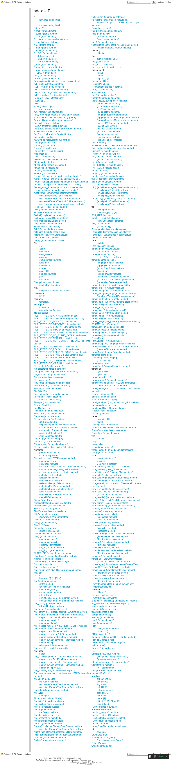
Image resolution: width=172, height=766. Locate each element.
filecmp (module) (42, 380)
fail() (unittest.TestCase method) (49, 84)
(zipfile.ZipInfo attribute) (50, 436)
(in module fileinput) (48, 461)
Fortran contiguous (100, 394)
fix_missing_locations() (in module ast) (110, 20)
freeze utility (97, 444)
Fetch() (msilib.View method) (47, 212)
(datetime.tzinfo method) (108, 581)
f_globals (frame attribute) (46, 42)
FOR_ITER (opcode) (101, 215)
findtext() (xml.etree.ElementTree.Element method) (58, 726)
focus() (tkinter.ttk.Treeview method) (108, 179)
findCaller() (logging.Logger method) (51, 690)
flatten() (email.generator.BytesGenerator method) (115, 45)
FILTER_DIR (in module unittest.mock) (52, 553)
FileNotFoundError (43, 500)
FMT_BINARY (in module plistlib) (107, 165)
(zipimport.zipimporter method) (53, 645)
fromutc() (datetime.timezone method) (109, 578)
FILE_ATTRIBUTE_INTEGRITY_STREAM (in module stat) (62, 332)
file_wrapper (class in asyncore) (49, 377)
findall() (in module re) (44, 679)
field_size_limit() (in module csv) (49, 232)
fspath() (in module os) (102, 612)
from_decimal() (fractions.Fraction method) (112, 480)
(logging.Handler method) (51, 547)
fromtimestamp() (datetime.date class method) (113, 570)
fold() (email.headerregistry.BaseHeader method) (115, 187)
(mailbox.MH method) (107, 126)
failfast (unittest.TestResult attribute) (51, 89)
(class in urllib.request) (50, 399)
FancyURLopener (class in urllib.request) (53, 120)
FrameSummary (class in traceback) (109, 430)
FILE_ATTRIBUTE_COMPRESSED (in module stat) (59, 318)
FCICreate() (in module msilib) (48, 151)
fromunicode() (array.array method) (108, 575)
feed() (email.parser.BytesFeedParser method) (56, 193)
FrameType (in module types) (105, 433)
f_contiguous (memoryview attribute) (51, 39)
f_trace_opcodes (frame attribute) (49, 70)
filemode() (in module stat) (46, 416)
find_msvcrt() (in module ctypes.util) (51, 648)
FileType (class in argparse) (47, 508)
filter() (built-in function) (45, 536)
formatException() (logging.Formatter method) (113, 344)
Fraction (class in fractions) (104, 411)
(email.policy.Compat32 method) (112, 190)
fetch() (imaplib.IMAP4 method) (48, 210)
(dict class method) (106, 545)
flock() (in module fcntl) (102, 89)
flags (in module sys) (101, 34)
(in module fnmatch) (48, 542)
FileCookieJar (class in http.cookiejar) (52, 385)
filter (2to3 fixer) (41, 525)
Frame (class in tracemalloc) (105, 425)
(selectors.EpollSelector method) (54, 486)
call (98, 687)
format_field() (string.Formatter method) (110, 299)
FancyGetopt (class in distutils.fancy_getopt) (55, 117)
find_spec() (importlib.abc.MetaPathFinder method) (58, 656)
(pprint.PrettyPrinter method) (110, 268)
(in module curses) (48, 539)
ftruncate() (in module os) (103, 648)
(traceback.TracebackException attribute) (58, 427)
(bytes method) (46, 584)
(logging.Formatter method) (110, 263)
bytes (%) (101, 374)
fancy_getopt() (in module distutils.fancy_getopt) (56, 115)
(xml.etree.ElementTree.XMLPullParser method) (62, 201)
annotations (102, 679)
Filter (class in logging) (45, 528)
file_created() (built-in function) (48, 366)
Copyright (49, 758)
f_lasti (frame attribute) (44, 45)
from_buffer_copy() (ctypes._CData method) (112, 472)
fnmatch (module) (100, 170)
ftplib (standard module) (108, 629)
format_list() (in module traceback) (108, 304)
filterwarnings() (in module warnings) (51, 561)
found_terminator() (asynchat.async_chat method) (115, 402)
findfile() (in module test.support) (49, 704)
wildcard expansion (48, 455)
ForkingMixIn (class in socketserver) (109, 229)
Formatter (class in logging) (104, 358)
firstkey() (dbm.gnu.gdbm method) (50, 740)
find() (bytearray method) (45, 581)
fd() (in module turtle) (44, 162)
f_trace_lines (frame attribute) (48, 67)
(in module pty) (104, 226)
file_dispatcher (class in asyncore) (50, 369)
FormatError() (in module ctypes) (107, 341)
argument (101, 684)
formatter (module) (100, 363)
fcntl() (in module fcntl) (44, 157)
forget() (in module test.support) (106, 218)
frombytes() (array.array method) (107, 511)
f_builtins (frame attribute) (46, 34)
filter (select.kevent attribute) (47, 533)
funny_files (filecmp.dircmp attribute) (109, 726)
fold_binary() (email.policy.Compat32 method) (113, 198)
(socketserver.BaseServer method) (55, 494)
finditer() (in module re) (44, 710)
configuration (45, 254)
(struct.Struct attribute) (107, 251)
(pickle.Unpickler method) (51, 606)
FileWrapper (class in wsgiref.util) (50, 511)
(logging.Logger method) (51, 550)
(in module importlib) (49, 620)
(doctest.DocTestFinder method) (54, 587)
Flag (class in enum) (101, 28)
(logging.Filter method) (50, 545)
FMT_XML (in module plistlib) (105, 168)
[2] (45, 101)
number (100, 76)
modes (42, 268)
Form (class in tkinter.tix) (103, 246)
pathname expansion (49, 452)
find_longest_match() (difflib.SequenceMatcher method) (60, 626)
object (42, 271)
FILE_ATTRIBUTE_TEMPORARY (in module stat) (58, 360)
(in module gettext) (48, 589)
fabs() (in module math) (45, 76)
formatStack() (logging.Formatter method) (111, 352)
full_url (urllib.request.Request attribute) (110, 662)
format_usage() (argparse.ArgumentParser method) (116, 321)
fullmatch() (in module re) (103, 665)
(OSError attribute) (48, 422)
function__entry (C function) (105, 712)
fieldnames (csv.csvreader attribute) (51, 235)
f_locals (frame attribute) (45, 50)
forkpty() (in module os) (102, 237)
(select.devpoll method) (50, 475)
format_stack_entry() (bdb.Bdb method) (110, 313)
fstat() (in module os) (101, 615)
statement (101, 212)
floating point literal (101, 81)
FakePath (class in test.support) (49, 98)
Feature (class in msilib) (45, 173)
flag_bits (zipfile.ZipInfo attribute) (107, 31)
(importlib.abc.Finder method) (53, 631)
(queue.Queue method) (108, 659)
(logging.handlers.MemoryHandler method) (117, 120)
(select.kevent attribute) (108, 39)
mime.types (44, 265)
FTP (94, 626)
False (36, 101)
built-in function (104, 59)
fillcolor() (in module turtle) (46, 520)
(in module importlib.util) (50, 668)
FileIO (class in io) (42, 408)
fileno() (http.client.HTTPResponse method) (54, 458)
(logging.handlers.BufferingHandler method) (118, 117)
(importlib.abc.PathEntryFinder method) (58, 637)
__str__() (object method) (109, 257)
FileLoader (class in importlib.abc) (50, 413)
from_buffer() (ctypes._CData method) (109, 469)
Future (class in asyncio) (103, 737)
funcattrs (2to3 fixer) (101, 673)
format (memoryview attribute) (106, 249)
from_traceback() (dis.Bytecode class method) (113, 506)
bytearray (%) (103, 372)
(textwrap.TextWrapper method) (54, 517)
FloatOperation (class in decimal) (107, 87)
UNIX (42, 296)
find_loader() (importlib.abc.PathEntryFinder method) (59, 615)
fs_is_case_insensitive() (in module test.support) (114, 601)
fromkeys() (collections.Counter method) (110, 542)
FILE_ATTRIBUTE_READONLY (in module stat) (57, 349)
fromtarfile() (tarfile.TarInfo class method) (111, 567)
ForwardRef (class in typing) (105, 399)
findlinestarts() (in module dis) (48, 718)
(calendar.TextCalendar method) (112, 349)
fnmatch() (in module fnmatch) (106, 173)
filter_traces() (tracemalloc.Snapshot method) (55, 556)
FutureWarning (99, 743)
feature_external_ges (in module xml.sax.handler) (57, 176)
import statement (105, 458)
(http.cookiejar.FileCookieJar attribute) (57, 425)
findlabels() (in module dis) (46, 715)
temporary (44, 279)
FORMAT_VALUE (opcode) (105, 324)
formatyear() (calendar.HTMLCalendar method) (114, 383)
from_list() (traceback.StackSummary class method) (116, 500)
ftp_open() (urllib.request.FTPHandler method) (113, 637)
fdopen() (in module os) (45, 170)
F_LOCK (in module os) (45, 53)
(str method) (45, 595)
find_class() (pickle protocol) (47, 603)
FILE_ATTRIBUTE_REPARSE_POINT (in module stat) (60, 352)
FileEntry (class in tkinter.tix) (47, 388)
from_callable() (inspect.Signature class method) (114, 478)
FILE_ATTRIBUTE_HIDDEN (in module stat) (55, 330)
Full (93, 651)
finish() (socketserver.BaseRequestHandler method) (58, 732)
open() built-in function (50, 310)
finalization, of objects (44, 564)
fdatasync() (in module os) (46, 168)
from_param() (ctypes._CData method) (110, 503)
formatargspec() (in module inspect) (108, 330)
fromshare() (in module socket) (106, 556)
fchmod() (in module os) (45, 145)
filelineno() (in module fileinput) (48, 411)
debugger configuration (50, 260)
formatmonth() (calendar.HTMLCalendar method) (115, 346)
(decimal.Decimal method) (109, 159)
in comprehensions (106, 210)
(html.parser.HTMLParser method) (55, 196)
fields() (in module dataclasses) (49, 240)
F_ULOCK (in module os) (46, 73)
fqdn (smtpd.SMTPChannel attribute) (109, 408)
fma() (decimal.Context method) (106, 157)
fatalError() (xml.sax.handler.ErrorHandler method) (57, 129)
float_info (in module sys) (103, 64)
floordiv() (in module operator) (106, 98)
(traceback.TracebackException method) (116, 279)
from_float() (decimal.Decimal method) (110, 492)
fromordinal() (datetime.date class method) (112, 550)
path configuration (47, 274)
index (168, 2)
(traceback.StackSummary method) (113, 277)
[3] (56, 578)
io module (44, 307)
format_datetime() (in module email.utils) (111, 285)
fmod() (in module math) (103, 162)
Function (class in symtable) (105, 707)
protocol (101, 631)
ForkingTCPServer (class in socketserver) (111, 232)
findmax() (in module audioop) (48, 723)
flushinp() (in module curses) (105, 151)
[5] (118, 701)
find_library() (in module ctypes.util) (50, 609)
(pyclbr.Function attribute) (51, 285)
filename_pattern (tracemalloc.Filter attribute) (55, 447)
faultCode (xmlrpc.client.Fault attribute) (52, 134)
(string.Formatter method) (109, 274)
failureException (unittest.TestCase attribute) (55, 92)
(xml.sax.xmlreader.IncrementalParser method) (61, 204)
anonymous (102, 682)
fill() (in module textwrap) (45, 514)
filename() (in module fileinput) (48, 439)
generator (101, 696)
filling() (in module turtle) (45, 522)
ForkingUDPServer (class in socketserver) (112, 235)
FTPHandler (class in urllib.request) (108, 643)
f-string (37, 28)
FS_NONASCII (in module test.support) (110, 603)
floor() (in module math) (103, 95)
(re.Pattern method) (48, 682)
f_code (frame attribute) (45, 36)
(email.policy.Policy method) (110, 196)
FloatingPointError (100, 84)
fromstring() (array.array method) (107, 559)
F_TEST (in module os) (45, 59)
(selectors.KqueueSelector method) (56, 489)
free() (94, 441)
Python (7, 2)
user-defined (103, 704)
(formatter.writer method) (108, 103)
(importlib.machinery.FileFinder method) (58, 617)
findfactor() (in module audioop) (49, 701)
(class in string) (104, 360)
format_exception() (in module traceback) (111, 291)
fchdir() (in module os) (44, 143)
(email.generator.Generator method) (114, 48)
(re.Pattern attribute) (106, 36)
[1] (41, 101)
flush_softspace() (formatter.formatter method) (113, 148)
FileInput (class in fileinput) (47, 402)
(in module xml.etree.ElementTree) (113, 561)
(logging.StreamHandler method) (112, 115)
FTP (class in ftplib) (101, 634)
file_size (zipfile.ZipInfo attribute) (49, 374)
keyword (43, 578)
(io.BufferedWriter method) (109, 106)
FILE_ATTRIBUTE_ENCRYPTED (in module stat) (58, 327)
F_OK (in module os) (44, 56)
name (99, 698)
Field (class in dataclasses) (47, 226)
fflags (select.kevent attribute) (48, 224)
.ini (40, 246)
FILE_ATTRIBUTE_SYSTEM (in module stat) (55, 358)
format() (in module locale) (104, 260)
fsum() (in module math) (103, 620)
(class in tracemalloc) (49, 531)
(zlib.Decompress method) (109, 140)
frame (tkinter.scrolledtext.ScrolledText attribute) (114, 427)
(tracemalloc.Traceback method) (112, 282)
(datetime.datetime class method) (112, 536)
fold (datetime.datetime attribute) (107, 182)
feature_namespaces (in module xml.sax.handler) (57, 184)
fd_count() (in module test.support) (50, 165)
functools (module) (100, 723)
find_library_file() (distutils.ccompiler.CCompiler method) (60, 612)
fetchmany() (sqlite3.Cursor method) (51, 218)
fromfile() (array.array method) (105, 522)
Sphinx (89, 764)
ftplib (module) (98, 645)
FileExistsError (41, 391)
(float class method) (106, 531)
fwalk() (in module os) (102, 746)
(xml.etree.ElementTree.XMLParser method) (60, 198)
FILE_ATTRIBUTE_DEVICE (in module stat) (55, 321)
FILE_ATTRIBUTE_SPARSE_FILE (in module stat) (58, 355)
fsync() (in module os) (102, 623)
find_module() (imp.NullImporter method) (53, 629)
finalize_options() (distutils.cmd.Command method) (58, 570)
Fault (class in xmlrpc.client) (47, 131)
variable (101, 439)
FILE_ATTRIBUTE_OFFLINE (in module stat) (55, 346)
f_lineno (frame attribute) (45, 48)
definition (101, 693)
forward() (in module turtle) (104, 397)
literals (100, 73)
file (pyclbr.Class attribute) (46, 282)
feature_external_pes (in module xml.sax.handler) (57, 179)
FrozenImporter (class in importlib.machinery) (113, 584)
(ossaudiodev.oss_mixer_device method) (58, 472)
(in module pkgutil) (48, 623)
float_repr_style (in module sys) (106, 67)
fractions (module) (100, 413)
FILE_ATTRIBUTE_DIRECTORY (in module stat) (57, 324)
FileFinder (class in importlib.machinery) (53, 394)
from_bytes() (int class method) (106, 475)
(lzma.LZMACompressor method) (112, 123)
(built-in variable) (47, 109)
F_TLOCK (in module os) (46, 62)
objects (100, 53)
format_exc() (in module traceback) (108, 288)
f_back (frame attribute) (45, 31)
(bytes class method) (107, 528)
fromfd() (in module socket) (104, 514)
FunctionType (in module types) (106, 721)
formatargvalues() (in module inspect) (109, 332)
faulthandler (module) (44, 137)
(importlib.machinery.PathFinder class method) (61, 640)
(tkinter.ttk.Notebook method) (110, 221)
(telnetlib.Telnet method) (50, 497)
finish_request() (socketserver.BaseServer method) (58, 735)
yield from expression (107, 464)
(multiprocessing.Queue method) (112, 656)
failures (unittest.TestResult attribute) (51, 95)
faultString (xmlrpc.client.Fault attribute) (52, 140)
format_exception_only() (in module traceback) (114, 293)
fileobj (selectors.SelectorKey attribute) (52, 503)
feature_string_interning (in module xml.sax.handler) (58, 187)
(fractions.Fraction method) (109, 494)
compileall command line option (54, 291)
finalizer (38, 573)
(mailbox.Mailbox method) (109, 129)
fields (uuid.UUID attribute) (46, 237)
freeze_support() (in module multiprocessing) (113, 450)
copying (43, 257)
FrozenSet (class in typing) (104, 598)
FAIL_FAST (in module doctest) (49, 87)
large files (44, 263)
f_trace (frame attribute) (45, 64)
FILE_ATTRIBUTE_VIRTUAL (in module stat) (55, 363)
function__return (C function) (105, 715)
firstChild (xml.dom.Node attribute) (50, 737)
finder (42, 654)
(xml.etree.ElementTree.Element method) (58, 598)
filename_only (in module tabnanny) (51, 444)
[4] (60, 578)
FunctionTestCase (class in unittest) (108, 718)
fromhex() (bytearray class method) (108, 525)
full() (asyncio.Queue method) (106, 654)
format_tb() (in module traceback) (107, 318)
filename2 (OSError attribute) (47, 441)
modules (160, 2)
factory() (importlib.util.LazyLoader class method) (57, 81)
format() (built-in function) (103, 254)
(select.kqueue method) (50, 480)
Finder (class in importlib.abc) (48, 698)
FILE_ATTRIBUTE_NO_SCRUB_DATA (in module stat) (60, 335)
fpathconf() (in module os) (104, 405)
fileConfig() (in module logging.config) (52, 383)
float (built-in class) (100, 62)
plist (41, 277)
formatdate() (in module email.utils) (108, 335)
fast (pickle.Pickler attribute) (47, 123)
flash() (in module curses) (104, 42)
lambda (100, 243)
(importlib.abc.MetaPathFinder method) (57, 634)
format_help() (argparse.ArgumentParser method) (115, 302)
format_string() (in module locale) (107, 316)
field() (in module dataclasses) (48, 229)
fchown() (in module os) (45, 148)
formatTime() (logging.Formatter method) (111, 366)
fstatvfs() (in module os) (103, 617)
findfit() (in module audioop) (47, 707)
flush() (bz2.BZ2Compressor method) (109, 101)
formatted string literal (49, 20)
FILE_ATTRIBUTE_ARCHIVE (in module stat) (56, 316)
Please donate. (85, 760)
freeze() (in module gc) (102, 447)
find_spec (44, 696)
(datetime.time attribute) (108, 184)
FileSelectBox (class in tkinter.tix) (49, 506)
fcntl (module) (40, 154)
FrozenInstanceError (101, 587)
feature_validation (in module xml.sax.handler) (56, 190)
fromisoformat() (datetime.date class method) (113, 533)
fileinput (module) (42, 405)
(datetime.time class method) (110, 539)
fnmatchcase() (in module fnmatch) (108, 176)
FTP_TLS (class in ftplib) (103, 640)
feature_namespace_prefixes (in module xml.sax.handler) (61, 182)
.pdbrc (42, 249)
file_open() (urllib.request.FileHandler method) (56, 372)
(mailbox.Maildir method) (108, 131)
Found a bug (97, 762)
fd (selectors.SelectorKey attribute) (50, 159)
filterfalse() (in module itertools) (48, 559)
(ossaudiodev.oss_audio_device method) (58, 469)
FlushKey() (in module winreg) (106, 154)
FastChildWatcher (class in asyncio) (51, 126)
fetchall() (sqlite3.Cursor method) (49, 215)
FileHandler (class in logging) (48, 397)
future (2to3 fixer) (100, 735)
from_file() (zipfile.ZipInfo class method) (110, 489)
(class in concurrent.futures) (110, 740)
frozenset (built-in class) (103, 595)
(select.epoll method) (49, 478)
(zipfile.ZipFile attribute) (50, 433)
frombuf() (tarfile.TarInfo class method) (109, 508)
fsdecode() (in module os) (104, 606)
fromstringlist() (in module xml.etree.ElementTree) (115, 564)
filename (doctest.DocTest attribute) (50, 419)
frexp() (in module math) (103, 452)
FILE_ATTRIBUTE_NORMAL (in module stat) (55, 338)
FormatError (97, 338)
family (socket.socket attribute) (48, 112)
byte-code (44, 251)
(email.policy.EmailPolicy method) (113, 193)
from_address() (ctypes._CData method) (111, 466)
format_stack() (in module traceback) (109, 310)
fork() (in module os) (101, 224)
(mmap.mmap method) (50, 592)
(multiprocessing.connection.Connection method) (62, 466)
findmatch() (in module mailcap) (49, 721)
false (36, 103)
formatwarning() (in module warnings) (109, 380)
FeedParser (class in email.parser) (50, 207)
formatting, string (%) (101, 377)
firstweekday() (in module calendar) (108, 17)
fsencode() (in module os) (104, 609)
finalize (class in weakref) (46, 567)
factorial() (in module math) (46, 78)
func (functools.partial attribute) (106, 670)
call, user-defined (105, 690)
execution (101, 419)
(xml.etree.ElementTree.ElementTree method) (61, 601)
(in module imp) (46, 643)
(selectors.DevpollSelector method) (56, 483)
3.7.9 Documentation (21, 2)
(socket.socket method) (50, 492)
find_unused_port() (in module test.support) (54, 670)
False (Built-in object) (44, 106)
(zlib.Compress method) (108, 137)
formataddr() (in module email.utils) (108, 327)
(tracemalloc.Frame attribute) (53, 430)
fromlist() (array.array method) (105, 547)
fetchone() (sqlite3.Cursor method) (50, 221)
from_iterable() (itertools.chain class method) (113, 497)
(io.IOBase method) (48, 464)
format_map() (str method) (104, 307)
